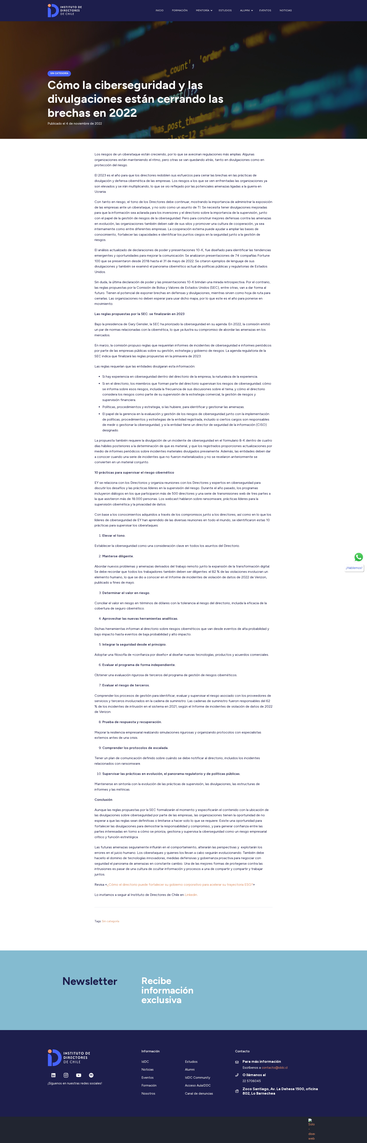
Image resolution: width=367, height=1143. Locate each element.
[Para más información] (239, 1062)
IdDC (145, 1062)
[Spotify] (91, 1075)
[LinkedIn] (53, 1075)
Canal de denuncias (199, 1093)
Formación (149, 1085)
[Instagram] (66, 1075)
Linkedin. (191, 895)
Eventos (147, 1078)
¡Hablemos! (354, 568)
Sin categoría (110, 921)
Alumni (190, 1069)
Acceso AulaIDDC (198, 1085)
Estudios (191, 1062)
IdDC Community (197, 1078)
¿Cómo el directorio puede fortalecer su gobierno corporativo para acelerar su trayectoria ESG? (180, 885)
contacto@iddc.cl (275, 1068)
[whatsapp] (359, 557)
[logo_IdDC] (65, 11)
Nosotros (148, 1093)
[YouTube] (79, 1075)
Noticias (147, 1069)
